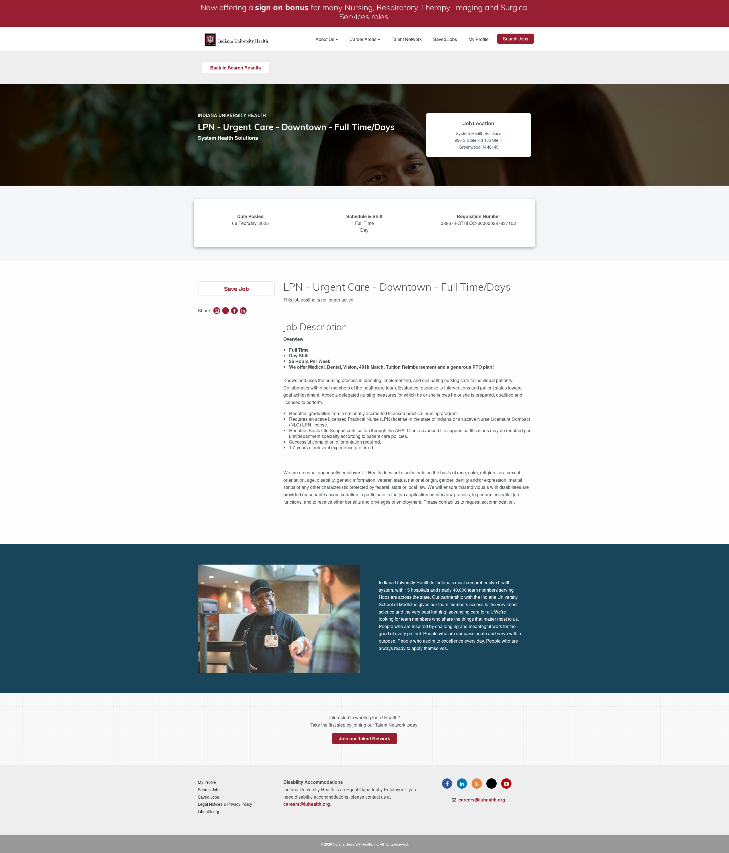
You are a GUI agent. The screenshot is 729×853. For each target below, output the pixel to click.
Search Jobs (515, 38)
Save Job (236, 288)
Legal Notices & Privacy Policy (225, 804)
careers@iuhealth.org (306, 804)
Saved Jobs (445, 39)
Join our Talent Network (364, 738)
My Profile (478, 39)
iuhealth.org (208, 811)
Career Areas (363, 39)
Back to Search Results (235, 67)
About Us (325, 39)
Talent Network (407, 39)
